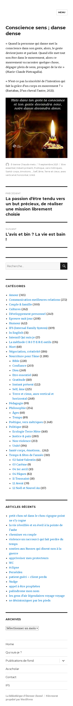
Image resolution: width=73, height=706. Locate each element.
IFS (8, 685)
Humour (14, 323)
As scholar (12, 669)
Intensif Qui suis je (22, 337)
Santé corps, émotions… (25, 450)
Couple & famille (20, 304)
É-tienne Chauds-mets (23, 164)
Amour (13, 295)
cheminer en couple (22, 534)
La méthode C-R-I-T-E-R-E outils (30, 342)
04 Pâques (19, 474)
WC (11, 562)
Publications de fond (20, 660)
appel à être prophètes (24, 586)
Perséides (15, 572)
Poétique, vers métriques (48, 168)
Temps (17, 417)
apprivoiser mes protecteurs (29, 558)
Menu (62, 12)
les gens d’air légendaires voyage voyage (37, 595)
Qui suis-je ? (14, 652)
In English (16, 332)
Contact (11, 677)
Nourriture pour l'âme (24, 356)
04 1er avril (20, 469)
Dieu (15, 370)
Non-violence (21, 441)
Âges (15, 412)
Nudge (13, 581)
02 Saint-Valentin (24, 459)
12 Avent (17, 483)
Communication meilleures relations (34, 299)
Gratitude (18, 379)
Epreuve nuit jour (21, 318)
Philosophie (17, 408)
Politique (15, 426)
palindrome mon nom (24, 591)
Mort (12, 346)
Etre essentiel (21, 375)
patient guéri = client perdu (28, 577)
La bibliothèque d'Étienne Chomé (24, 696)
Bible (15, 361)
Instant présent (24, 168)
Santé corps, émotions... (19, 171)
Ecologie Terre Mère (26, 431)
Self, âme (38, 171)
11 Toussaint (20, 478)
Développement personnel (27, 314)
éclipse (14, 567)
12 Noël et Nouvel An (26, 488)
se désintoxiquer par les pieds (30, 600)
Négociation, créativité (24, 351)
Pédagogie (16, 403)
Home (10, 644)
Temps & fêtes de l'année (26, 455)
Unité (32, 175)
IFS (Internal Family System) (28, 328)
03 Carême (19, 464)
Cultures (15, 309)
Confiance (19, 365)
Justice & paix (21, 436)
